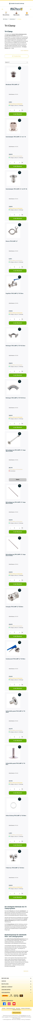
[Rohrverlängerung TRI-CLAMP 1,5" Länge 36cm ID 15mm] (13, 440)
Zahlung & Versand (16, 1009)
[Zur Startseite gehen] (16, 9)
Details (17, 479)
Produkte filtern (17, 56)
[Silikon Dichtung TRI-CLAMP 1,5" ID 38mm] (13, 805)
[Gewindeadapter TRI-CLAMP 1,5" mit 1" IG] (13, 126)
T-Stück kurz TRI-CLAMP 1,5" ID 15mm (15, 867)
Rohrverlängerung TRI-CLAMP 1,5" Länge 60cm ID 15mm (15, 503)
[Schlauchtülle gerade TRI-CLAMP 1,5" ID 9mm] (13, 753)
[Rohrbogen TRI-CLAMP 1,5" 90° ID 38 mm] (13, 387)
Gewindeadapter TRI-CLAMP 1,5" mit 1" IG (16, 136)
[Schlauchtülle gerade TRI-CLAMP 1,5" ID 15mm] (13, 701)
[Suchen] (30, 9)
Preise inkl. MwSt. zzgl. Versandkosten (15, 103)
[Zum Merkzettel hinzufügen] (19, 68)
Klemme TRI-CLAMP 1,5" (12, 241)
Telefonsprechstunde (10, 1008)
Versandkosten (23, 1015)
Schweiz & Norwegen (25, 1008)
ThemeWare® (27, 1019)
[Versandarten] (13, 995)
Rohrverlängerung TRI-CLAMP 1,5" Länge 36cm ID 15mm (15, 451)
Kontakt (3, 1008)
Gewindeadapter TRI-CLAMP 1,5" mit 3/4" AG (16, 189)
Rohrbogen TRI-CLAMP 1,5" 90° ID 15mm (15, 345)
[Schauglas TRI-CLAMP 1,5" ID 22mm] (13, 596)
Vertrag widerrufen (16, 1012)
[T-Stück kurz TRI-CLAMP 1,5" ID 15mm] (13, 857)
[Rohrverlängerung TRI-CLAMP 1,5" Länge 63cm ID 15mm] (13, 544)
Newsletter (18, 1008)
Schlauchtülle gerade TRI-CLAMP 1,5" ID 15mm (15, 712)
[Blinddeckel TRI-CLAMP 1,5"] (13, 74)
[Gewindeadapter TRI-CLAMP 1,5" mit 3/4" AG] (13, 179)
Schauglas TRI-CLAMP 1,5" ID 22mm (14, 606)
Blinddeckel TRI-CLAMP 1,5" (12, 84)
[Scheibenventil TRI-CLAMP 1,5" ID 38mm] (13, 648)
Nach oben (26, 971)
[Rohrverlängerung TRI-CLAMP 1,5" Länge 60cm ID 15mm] (13, 492)
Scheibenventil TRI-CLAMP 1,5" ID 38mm (15, 658)
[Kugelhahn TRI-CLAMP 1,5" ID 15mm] (13, 283)
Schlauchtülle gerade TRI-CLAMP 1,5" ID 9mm (15, 764)
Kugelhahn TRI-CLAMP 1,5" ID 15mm (14, 293)
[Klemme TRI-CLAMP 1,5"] (13, 231)
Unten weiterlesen (24, 50)
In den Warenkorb (17, 114)
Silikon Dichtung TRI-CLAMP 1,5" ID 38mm (16, 815)
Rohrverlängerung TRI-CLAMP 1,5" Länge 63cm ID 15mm (15, 555)
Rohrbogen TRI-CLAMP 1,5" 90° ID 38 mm (16, 397)
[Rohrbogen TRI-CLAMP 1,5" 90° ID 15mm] (13, 335)
